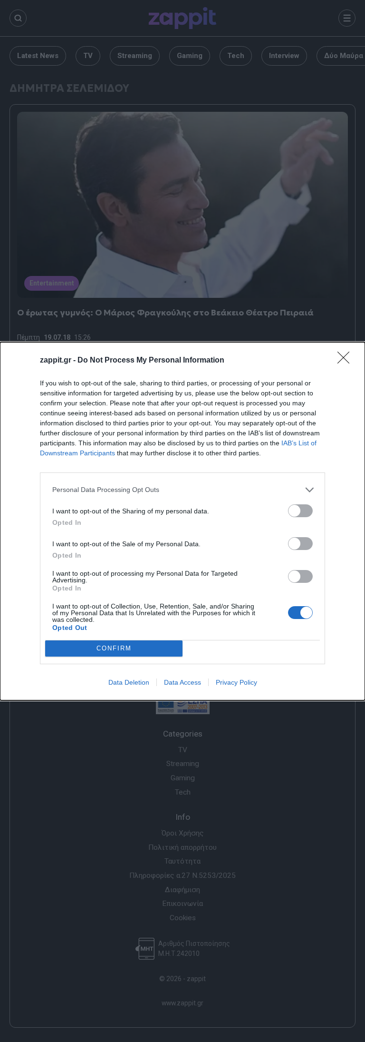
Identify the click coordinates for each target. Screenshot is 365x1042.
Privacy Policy (236, 682)
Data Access (182, 682)
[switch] (300, 510)
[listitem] (182, 490)
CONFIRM (114, 648)
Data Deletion (128, 682)
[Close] (346, 361)
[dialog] (182, 521)
